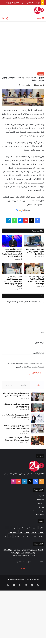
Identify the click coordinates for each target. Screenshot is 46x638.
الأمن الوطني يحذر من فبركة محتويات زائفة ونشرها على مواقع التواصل (35, 251)
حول (21, 531)
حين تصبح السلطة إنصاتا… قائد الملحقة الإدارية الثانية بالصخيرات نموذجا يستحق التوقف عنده (34, 280)
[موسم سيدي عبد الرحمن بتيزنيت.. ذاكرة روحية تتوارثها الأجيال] (37, 407)
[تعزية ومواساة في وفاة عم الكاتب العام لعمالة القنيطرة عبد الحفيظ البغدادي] (37, 396)
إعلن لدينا (41, 503)
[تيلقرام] (8, 220)
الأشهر (37, 385)
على (28, 536)
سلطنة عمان (12, 531)
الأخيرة (23, 385)
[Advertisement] (23, 46)
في (23, 536)
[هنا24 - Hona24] (39, 10)
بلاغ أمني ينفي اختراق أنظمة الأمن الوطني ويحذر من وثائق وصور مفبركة (17, 438)
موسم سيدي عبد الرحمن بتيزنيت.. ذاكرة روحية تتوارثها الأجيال (21, 2)
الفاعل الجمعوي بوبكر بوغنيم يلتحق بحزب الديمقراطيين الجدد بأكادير (15, 416)
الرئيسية (41, 495)
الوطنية (13, 527)
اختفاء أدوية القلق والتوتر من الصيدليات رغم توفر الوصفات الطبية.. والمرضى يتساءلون (16, 428)
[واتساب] (14, 220)
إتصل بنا (41, 506)
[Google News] (23, 210)
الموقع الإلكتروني (38, 352)
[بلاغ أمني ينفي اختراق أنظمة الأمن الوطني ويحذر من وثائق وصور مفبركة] (37, 440)
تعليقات (9, 385)
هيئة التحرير (39, 85)
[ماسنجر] (20, 220)
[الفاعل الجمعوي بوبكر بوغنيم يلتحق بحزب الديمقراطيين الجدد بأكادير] (37, 418)
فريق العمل (40, 499)
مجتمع (41, 73)
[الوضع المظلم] (7, 18)
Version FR (40, 514)
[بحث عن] (3, 18)
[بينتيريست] (25, 220)
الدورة (28, 527)
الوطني (21, 527)
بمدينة (41, 531)
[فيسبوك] (37, 220)
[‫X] (31, 220)
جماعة (27, 531)
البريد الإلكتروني (39, 342)
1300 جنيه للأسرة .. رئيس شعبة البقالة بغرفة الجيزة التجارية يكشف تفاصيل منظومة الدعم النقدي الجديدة (12, 253)
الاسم (42, 332)
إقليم (34, 527)
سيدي (41, 536)
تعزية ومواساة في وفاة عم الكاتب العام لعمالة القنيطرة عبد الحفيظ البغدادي (16, 394)
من (10, 536)
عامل (34, 536)
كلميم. (17, 536)
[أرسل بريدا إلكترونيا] (35, 85)
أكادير (41, 527)
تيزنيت (34, 531)
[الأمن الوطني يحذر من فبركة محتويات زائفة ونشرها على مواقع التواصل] (34, 241)
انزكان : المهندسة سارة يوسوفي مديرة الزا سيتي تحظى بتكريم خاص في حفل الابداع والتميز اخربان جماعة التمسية (13, 281)
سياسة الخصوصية (38, 510)
